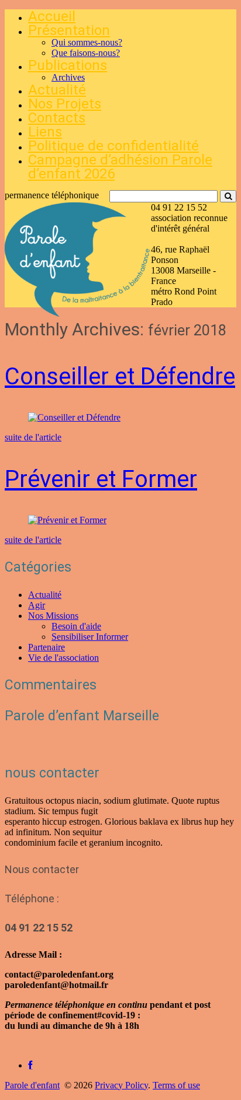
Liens (45, 132)
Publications (67, 65)
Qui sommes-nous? (86, 42)
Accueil (51, 16)
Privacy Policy (121, 1085)
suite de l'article (33, 437)
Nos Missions (53, 616)
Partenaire (46, 647)
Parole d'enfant (32, 1085)
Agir (36, 605)
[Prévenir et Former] (67, 520)
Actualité (57, 90)
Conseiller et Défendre (120, 376)
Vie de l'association (63, 658)
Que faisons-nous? (85, 53)
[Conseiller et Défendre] (74, 417)
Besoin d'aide (76, 626)
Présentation (69, 30)
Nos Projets (64, 104)
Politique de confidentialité (113, 146)
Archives (68, 77)
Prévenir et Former (101, 479)
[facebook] (30, 1065)
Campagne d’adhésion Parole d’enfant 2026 (120, 167)
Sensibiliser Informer (89, 637)
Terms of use (176, 1085)
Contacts (56, 118)
